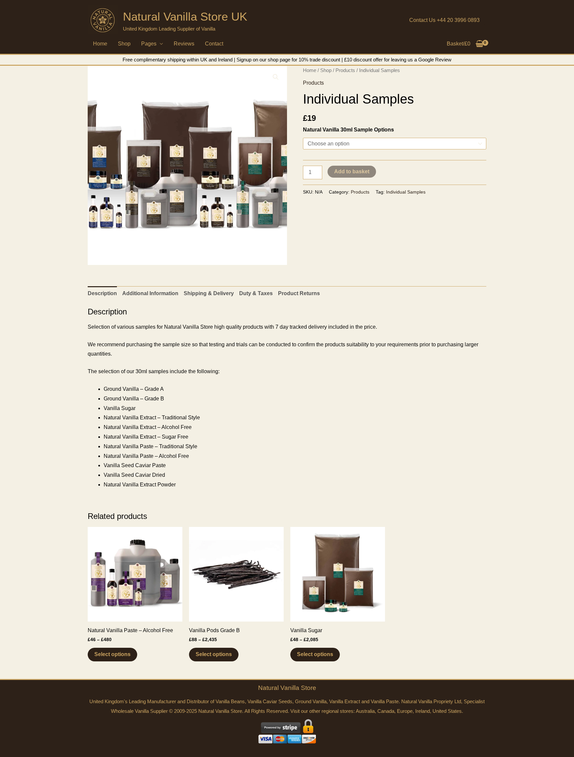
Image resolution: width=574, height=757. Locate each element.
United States (447, 711)
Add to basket (351, 171)
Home (100, 43)
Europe (405, 711)
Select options (112, 654)
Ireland (422, 711)
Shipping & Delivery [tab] (209, 293)
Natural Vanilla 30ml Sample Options (348, 129)
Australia (365, 711)
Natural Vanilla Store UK (185, 16)
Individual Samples (406, 192)
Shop (124, 43)
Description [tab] (102, 293)
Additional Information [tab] (150, 293)
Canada (385, 711)
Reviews (184, 43)
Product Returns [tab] (299, 293)
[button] (444, 20)
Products (345, 70)
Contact (214, 43)
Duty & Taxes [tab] (256, 293)
